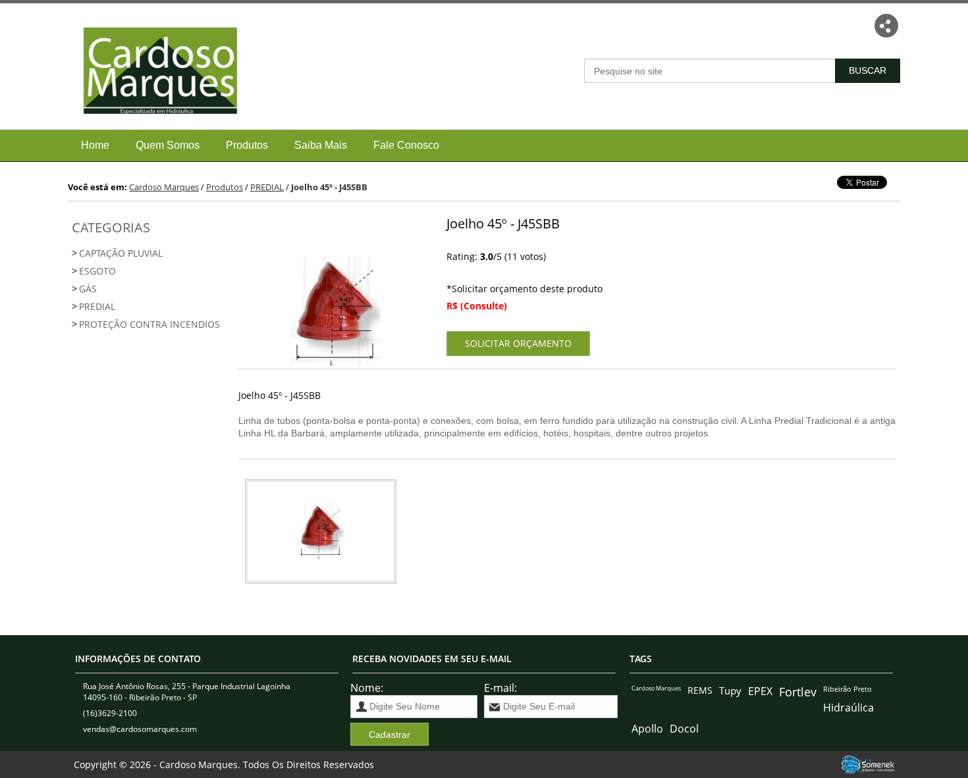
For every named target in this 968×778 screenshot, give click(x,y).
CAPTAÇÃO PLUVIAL (121, 253)
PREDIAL (97, 306)
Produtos (247, 145)
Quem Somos (168, 145)
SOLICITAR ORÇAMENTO (518, 343)
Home (95, 145)
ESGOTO (97, 271)
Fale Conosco (406, 145)
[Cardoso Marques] (154, 122)
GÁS (88, 288)
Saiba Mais (320, 145)
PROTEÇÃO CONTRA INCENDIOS (149, 324)
